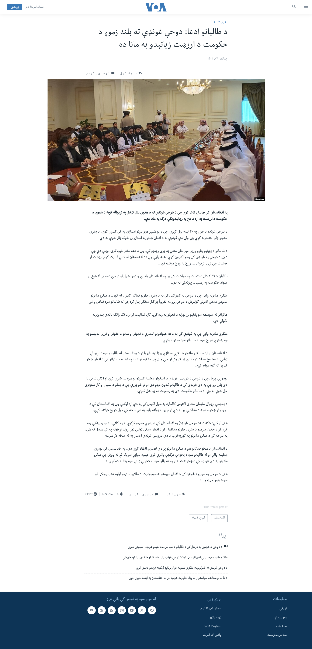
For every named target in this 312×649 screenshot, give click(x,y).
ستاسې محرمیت (277, 635)
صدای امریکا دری (34, 7)
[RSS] (112, 610)
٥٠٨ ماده (281, 627)
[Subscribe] (91, 610)
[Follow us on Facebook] (152, 610)
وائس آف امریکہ (211, 635)
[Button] (131, 73)
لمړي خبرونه (219, 22)
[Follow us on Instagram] (122, 610)
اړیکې (283, 609)
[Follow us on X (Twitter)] (142, 610)
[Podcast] (102, 610)
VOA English (212, 627)
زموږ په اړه (280, 618)
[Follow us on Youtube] (132, 610)
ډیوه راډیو (215, 618)
